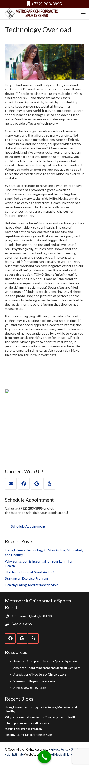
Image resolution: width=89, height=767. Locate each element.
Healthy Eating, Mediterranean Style (32, 585)
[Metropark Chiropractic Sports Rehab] (33, 13)
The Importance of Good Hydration (31, 572)
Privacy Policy (60, 749)
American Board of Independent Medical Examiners (46, 668)
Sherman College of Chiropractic (34, 681)
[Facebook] (24, 484)
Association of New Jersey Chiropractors (39, 674)
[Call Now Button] (44, 756)
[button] (83, 13)
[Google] (36, 484)
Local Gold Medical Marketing (59, 754)
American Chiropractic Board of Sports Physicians (45, 661)
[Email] (11, 484)
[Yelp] (49, 484)
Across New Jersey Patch (29, 688)
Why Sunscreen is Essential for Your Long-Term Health (40, 717)
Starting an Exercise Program (26, 578)
